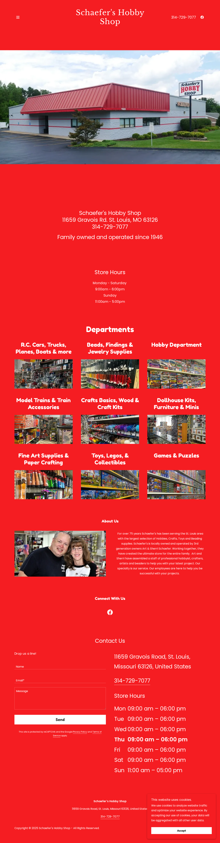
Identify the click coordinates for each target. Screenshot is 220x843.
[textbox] (60, 664)
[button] (17, 17)
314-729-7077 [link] (183, 17)
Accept (181, 830)
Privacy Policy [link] (80, 731)
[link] (110, 23)
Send (60, 719)
